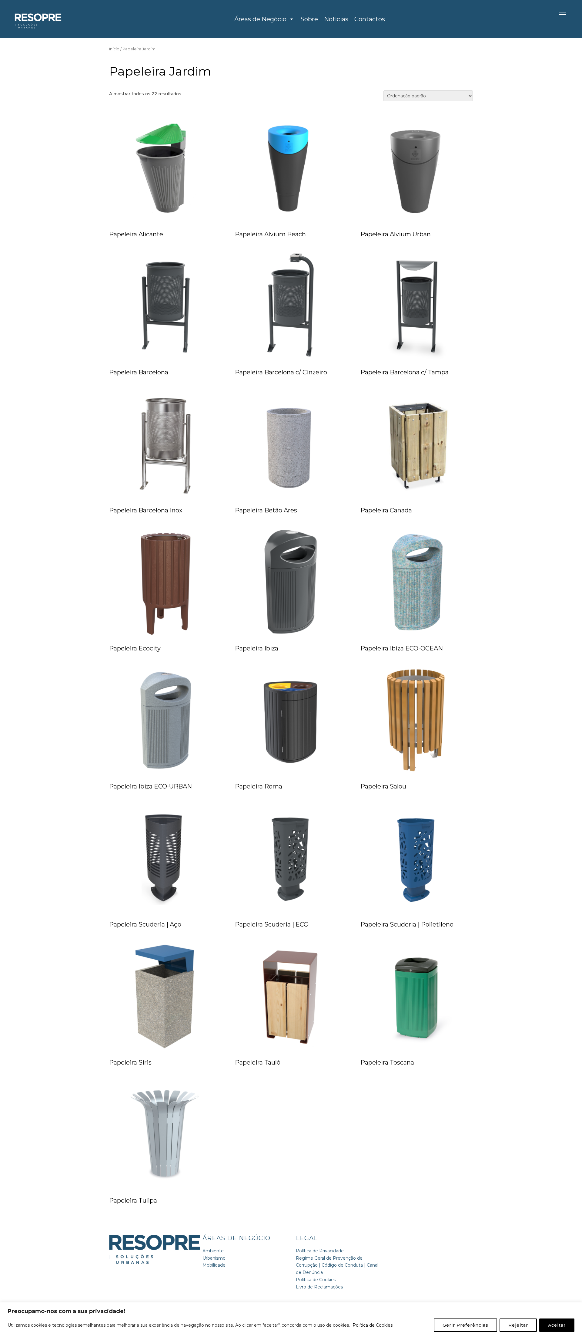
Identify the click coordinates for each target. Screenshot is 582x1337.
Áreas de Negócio (260, 19)
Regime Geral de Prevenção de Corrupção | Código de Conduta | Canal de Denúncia (337, 1265)
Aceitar (557, 1325)
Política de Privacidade (320, 1251)
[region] (291, 1319)
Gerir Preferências (465, 1325)
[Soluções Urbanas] (154, 1238)
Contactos (369, 19)
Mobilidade (214, 1265)
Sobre (309, 19)
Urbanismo (214, 1258)
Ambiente (213, 1251)
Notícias (336, 19)
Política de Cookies (373, 1325)
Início (114, 49)
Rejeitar (518, 1325)
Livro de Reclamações (319, 1287)
